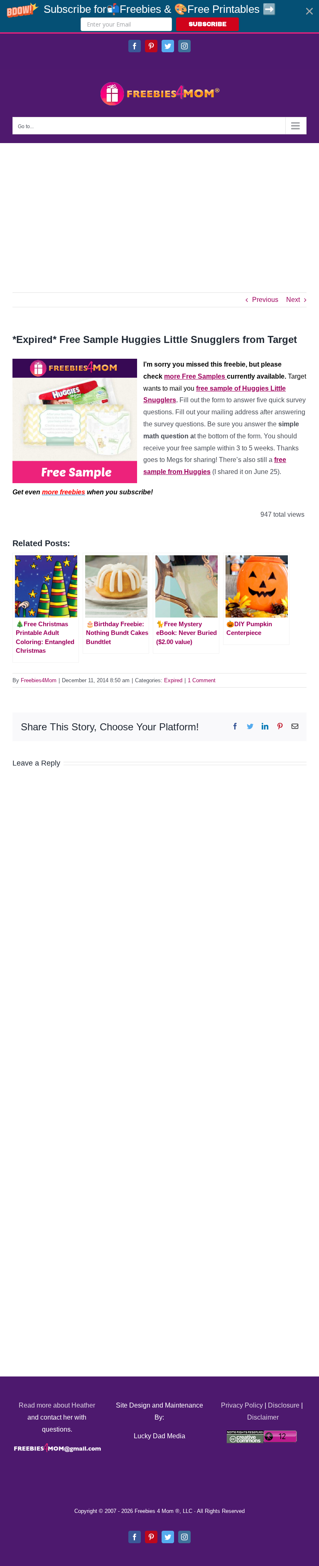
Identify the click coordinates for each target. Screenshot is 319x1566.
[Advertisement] (159, 205)
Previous (265, 299)
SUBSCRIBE (207, 24)
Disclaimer (263, 1417)
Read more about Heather (57, 1405)
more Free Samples (195, 376)
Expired (173, 680)
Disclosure (283, 1405)
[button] (159, 16)
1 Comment (202, 680)
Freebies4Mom (38, 680)
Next (293, 299)
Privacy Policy (242, 1405)
